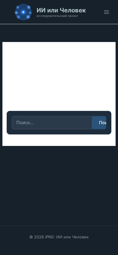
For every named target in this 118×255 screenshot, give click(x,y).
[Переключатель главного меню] (106, 12)
